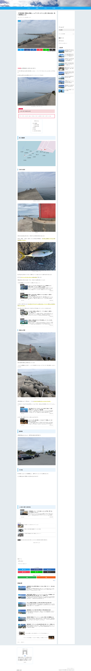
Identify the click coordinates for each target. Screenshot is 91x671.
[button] (73, 34)
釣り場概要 (35, 123)
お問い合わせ (20, 561)
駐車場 (34, 127)
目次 (35, 120)
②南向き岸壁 (36, 126)
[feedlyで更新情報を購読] (27, 577)
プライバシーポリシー (22, 563)
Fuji (25, 655)
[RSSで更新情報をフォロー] (46, 577)
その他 (34, 129)
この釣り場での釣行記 (37, 130)
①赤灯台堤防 (36, 124)
